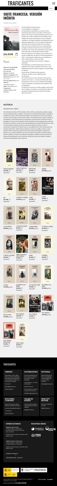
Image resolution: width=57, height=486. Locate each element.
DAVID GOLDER (32, 168)
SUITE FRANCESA (20, 314)
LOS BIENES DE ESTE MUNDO (21, 285)
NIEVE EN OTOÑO (7, 315)
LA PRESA (5, 285)
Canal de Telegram (9, 389)
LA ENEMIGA (44, 255)
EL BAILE (31, 197)
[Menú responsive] (53, 3)
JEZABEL (31, 255)
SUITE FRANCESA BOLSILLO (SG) (7, 341)
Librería (8, 372)
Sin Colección (7, 71)
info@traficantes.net (11, 455)
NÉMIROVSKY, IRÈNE (9, 23)
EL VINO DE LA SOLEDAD (8, 255)
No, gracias (50, 479)
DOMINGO (44, 169)
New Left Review (45, 400)
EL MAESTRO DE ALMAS (21, 226)
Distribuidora (31, 372)
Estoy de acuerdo (42, 479)
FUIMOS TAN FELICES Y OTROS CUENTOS (21, 255)
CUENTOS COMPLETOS (21, 168)
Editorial (45, 372)
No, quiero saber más (21, 483)
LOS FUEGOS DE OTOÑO (34, 285)
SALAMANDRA (13, 67)
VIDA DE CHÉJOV (20, 343)
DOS (4, 197)
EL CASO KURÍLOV (7, 226)
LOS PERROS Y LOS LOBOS (46, 285)
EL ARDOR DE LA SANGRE (22, 197)
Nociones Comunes (9, 400)
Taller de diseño (28, 400)
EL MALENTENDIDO (33, 226)
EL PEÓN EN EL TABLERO (47, 226)
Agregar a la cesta (16, 54)
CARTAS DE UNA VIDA (8, 169)
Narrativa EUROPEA (8, 84)
